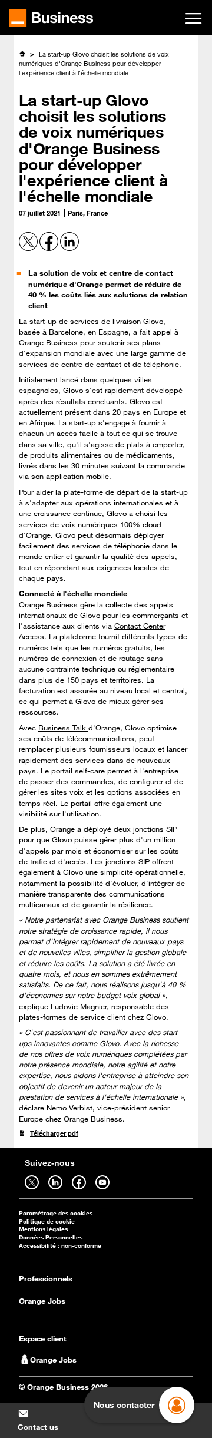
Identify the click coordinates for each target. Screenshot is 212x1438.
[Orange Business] (51, 18)
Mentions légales (43, 1229)
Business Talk (63, 727)
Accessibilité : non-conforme (60, 1245)
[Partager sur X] (29, 248)
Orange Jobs (42, 1300)
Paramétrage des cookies (55, 1213)
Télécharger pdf (54, 1133)
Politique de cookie (47, 1221)
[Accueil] (22, 53)
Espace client (43, 1338)
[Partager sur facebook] (49, 248)
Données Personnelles (50, 1237)
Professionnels (45, 1278)
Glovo (153, 321)
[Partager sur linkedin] (69, 248)
